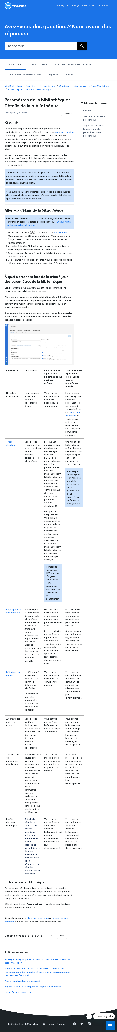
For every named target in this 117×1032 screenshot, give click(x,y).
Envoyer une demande (83, 5)
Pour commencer (39, 64)
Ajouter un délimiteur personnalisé (22, 981)
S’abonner (67, 113)
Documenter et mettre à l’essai (25, 74)
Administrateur (15, 64)
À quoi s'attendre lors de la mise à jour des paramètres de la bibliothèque (96, 130)
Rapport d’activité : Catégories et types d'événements (33, 986)
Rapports (53, 74)
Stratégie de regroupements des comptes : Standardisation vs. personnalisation (37, 961)
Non (62, 935)
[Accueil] (15, 5)
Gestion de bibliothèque (38, 89)
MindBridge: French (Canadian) (20, 86)
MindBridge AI (61, 5)
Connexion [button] (104, 5)
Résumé (87, 110)
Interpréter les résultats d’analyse (73, 64)
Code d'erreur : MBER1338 (18, 992)
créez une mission (64, 132)
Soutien (69, 74)
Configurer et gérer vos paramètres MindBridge (84, 86)
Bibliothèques (15, 89)
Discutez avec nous (38, 918)
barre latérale (61, 232)
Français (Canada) (56, 1024)
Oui (50, 935)
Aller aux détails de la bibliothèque (94, 118)
